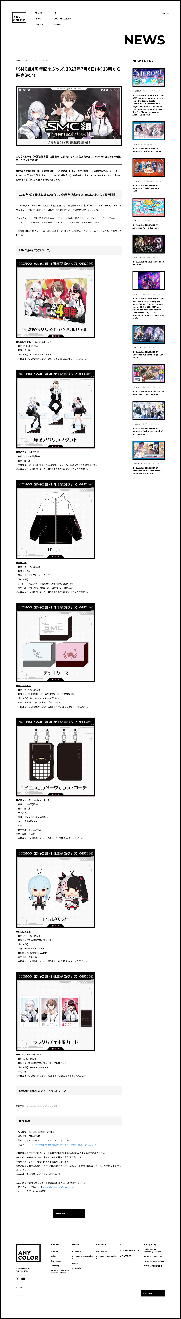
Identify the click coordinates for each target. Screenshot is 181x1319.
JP (164, 13)
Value (53, 1256)
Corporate (76, 1268)
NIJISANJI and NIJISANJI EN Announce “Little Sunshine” (146, 226)
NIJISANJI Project (103, 1251)
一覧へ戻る (61, 1213)
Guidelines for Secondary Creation (152, 1250)
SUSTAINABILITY (63, 19)
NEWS (38, 19)
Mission (54, 1251)
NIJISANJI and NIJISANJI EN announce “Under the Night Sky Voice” (148, 355)
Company (55, 1265)
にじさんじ (35, 60)
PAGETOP (147, 1293)
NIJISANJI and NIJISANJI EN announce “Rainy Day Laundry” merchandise (148, 431)
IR (55, 13)
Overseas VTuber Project (82, 1257)
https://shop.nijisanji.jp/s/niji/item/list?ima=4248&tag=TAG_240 (64, 1144)
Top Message (56, 1261)
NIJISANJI (76, 1251)
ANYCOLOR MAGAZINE (153, 1266)
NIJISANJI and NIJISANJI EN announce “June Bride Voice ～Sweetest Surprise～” (147, 470)
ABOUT (39, 13)
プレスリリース (44, 60)
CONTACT (59, 25)
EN (168, 13)
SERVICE (39, 25)
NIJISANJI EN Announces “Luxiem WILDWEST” (149, 263)
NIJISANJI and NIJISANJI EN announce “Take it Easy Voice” (148, 150)
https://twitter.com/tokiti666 (41, 1105)
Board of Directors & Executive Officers (60, 1271)
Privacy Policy (150, 1244)
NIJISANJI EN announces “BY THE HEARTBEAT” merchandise (148, 393)
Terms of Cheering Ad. (153, 1256)
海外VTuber (146, 91)
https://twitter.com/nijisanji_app (59, 1187)
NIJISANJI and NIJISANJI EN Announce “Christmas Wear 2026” (146, 188)
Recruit (75, 1263)
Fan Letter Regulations (154, 1261)
